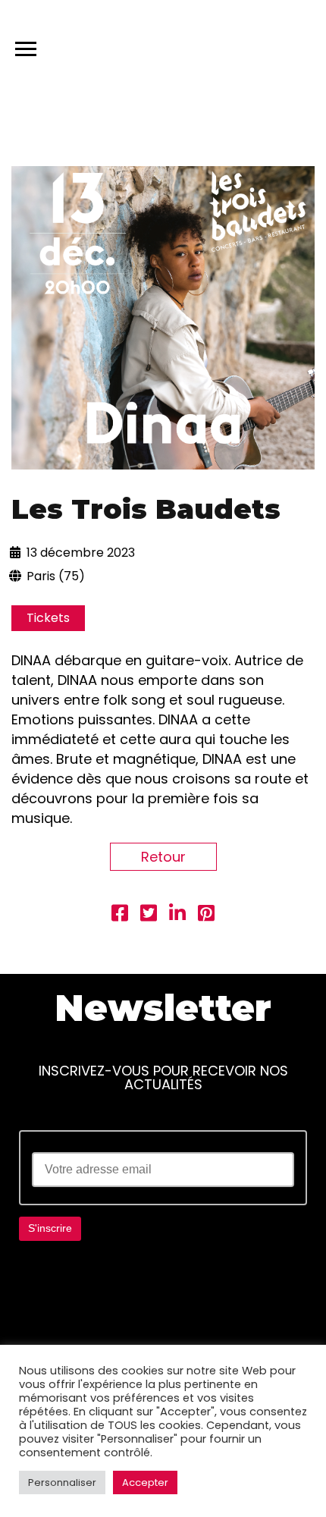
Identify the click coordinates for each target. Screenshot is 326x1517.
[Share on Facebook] (119, 915)
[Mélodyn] (242, 45)
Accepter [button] (145, 1482)
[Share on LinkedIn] (177, 915)
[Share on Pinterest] (206, 915)
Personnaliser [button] (62, 1482)
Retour (163, 856)
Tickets (48, 618)
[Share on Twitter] (148, 915)
